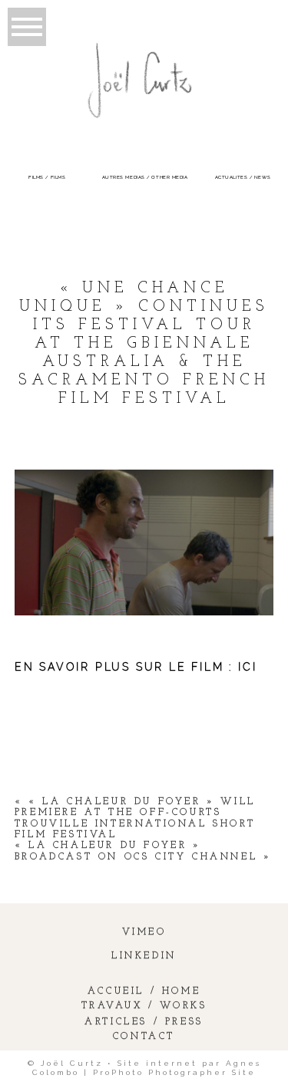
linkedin (144, 956)
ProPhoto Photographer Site (174, 1072)
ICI (247, 667)
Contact (144, 1036)
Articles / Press (144, 1022)
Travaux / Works (144, 1006)
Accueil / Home (144, 991)
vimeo (144, 932)
